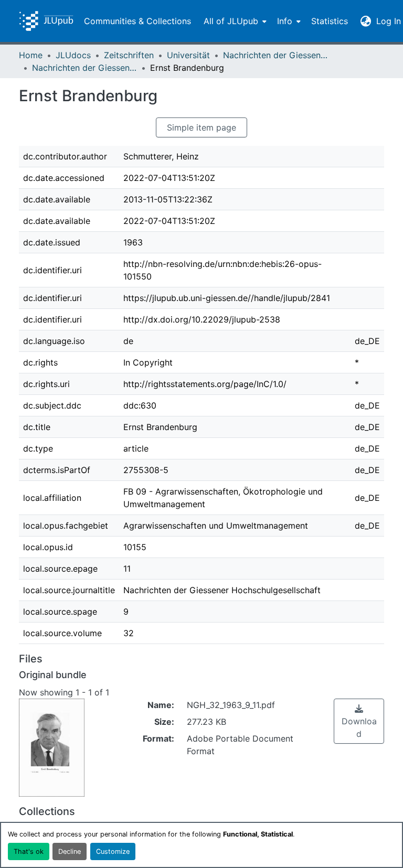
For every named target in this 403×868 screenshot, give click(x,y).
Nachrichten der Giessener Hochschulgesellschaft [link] (275, 55)
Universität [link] (188, 55)
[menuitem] (234, 21)
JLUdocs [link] (73, 55)
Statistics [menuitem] (329, 21)
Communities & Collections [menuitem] (137, 21)
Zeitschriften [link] (129, 55)
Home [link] (31, 55)
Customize (113, 851)
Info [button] (284, 21)
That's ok (29, 851)
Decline (69, 851)
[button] (46, 20)
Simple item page (201, 127)
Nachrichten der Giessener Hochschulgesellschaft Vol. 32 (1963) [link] (84, 67)
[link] (359, 721)
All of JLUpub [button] (231, 21)
